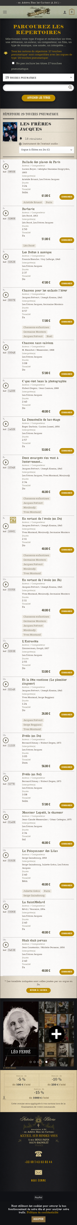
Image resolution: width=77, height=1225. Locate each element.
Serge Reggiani (32, 724)
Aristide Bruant (32, 202)
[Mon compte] (65, 12)
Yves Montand (32, 512)
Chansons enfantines (36, 327)
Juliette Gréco (31, 891)
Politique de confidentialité (42, 1212)
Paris (49, 202)
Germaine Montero (34, 331)
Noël (49, 336)
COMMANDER (66, 197)
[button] (5, 12)
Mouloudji (29, 507)
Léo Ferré (29, 245)
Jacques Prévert (33, 336)
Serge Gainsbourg (34, 895)
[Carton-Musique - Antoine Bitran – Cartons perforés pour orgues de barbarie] (38, 12)
